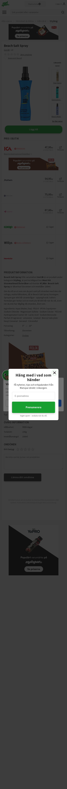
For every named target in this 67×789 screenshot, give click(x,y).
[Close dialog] (54, 372)
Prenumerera (33, 407)
